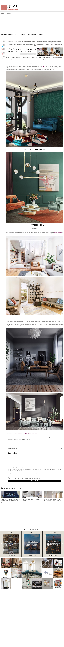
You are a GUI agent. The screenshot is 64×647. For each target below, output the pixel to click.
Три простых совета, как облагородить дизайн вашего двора (25, 433)
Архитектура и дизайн (5, 13)
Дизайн (10, 13)
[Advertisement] (32, 25)
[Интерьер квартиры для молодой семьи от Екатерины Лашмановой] (53, 497)
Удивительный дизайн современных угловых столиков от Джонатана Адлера (10, 501)
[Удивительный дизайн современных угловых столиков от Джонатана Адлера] (10, 497)
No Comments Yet (13, 448)
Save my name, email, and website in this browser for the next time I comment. (24, 478)
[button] (62, 544)
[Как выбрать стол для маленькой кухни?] (32, 497)
